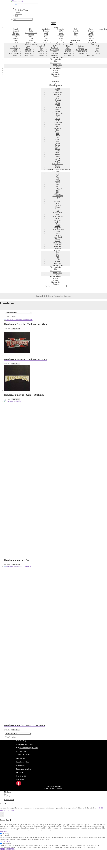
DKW (61, 31)
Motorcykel (58, 296)
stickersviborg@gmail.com (29, 748)
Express (15, 33)
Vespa (31, 40)
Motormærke (55, 74)
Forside (38, 296)
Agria (58, 66)
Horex (55, 51)
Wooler (91, 40)
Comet (91, 29)
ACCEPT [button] (11, 810)
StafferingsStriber (55, 68)
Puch (46, 36)
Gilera (61, 33)
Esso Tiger (90, 55)
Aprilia (58, 44)
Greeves (68, 50)
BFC (30, 29)
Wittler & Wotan (76, 40)
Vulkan (61, 40)
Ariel (15, 46)
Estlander (76, 31)
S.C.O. (31, 38)
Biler (55, 61)
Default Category (48, 296)
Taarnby (91, 38)
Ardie (71, 44)
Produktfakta (20, 765)
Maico (41, 53)
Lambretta (61, 35)
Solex (61, 38)
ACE (58, 42)
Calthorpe (81, 46)
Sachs (91, 36)
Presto (31, 36)
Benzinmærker (92, 42)
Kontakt (17, 12)
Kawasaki (28, 53)
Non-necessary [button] (5, 841)
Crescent (16, 31)
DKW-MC (54, 48)
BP (97, 50)
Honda (76, 33)
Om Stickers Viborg (21, 10)
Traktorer (56, 76)
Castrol (97, 53)
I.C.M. (91, 33)
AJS (45, 44)
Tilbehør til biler (55, 59)
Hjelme (55, 70)
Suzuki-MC (55, 55)
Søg (12, 19)
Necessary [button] (3, 832)
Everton (91, 31)
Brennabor (60, 29)
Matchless (54, 53)
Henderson (28, 51)
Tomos (16, 40)
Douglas (81, 48)
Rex (76, 36)
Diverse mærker (55, 63)
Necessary (6, 834)
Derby (31, 31)
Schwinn (41, 55)
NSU (16, 36)
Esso (92, 44)
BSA (68, 46)
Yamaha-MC (68, 55)
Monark (91, 35)
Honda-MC (41, 51)
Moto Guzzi (68, 53)
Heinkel (15, 51)
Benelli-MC (41, 46)
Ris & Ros (19, 772)
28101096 (22, 751)
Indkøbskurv (9, 800)
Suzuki (76, 38)
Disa (67, 48)
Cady (76, 29)
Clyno (28, 48)
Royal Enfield (28, 55)
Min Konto (18, 14)
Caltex (97, 51)
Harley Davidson (81, 50)
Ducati (15, 50)
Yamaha (15, 42)
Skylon (46, 38)
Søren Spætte (57, 65)
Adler (71, 42)
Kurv (16, 16)
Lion (75, 35)
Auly (28, 46)
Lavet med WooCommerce (53, 788)
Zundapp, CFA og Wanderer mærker (31, 43)
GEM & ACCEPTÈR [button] (7, 849)
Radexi (61, 36)
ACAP (45, 42)
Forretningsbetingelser (23, 769)
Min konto (7, 792)
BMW (55, 46)
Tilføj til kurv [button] (15, 329)
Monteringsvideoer (55, 85)
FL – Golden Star (31, 33)
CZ (41, 48)
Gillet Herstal (54, 50)
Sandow (16, 38)
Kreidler (31, 35)
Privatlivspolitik (21, 776)
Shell (97, 46)
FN (41, 50)
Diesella (46, 31)
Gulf (97, 48)
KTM (46, 35)
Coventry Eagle (15, 48)
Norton (15, 55)
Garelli (46, 33)
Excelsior (28, 50)
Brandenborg (46, 29)
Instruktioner (16, 35)
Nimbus (81, 53)
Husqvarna (81, 51)
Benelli (15, 29)
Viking (46, 40)
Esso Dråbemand (57, 57)
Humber (68, 51)
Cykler (55, 72)
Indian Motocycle (15, 53)
